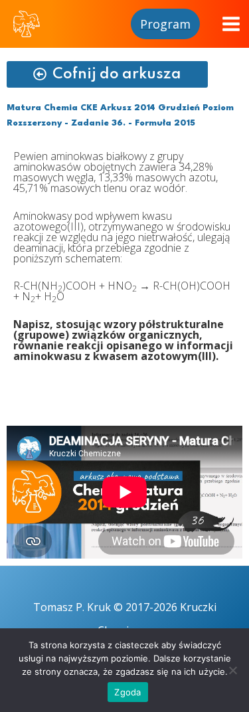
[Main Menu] (231, 24)
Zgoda (127, 692)
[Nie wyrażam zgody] (232, 670)
